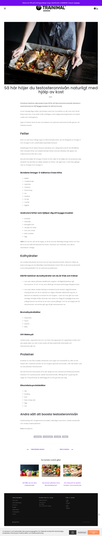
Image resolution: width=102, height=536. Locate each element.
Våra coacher (15, 500)
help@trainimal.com (43, 500)
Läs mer (72, 532)
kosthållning (48, 437)
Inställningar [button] (82, 532)
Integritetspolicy (15, 509)
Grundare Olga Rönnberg (16, 502)
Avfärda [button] (77, 3)
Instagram (68, 503)
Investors (14, 514)
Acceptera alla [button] (93, 532)
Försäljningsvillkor (15, 511)
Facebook (68, 508)
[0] (97, 8)
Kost (50, 97)
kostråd (57, 437)
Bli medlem (14, 507)
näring (65, 437)
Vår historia (14, 505)
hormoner (38, 437)
